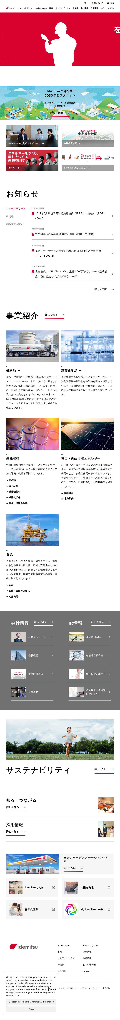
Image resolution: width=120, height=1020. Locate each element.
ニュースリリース (25, 8)
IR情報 (10, 216)
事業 (60, 952)
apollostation (64, 945)
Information (15, 224)
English (110, 3)
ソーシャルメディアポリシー (65, 988)
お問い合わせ (97, 3)
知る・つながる (90, 945)
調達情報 (87, 958)
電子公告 (106, 988)
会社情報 (62, 971)
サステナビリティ (66, 958)
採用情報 (87, 952)
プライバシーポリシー (90, 988)
